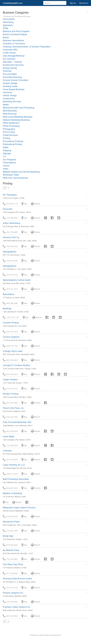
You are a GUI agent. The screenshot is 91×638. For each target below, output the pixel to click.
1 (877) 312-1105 (12, 317)
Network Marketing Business (16, 119)
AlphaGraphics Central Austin (17, 279)
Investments (8, 98)
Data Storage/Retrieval (13, 55)
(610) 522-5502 (11, 601)
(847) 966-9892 (11, 616)
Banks (6, 37)
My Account (83, 3)
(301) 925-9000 (11, 459)
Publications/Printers (12, 144)
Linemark (7, 450)
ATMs (5, 28)
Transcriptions (9, 162)
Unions (6, 165)
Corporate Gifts (10, 49)
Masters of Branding (12, 493)
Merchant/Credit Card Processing (18, 107)
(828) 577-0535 (11, 474)
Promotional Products (13, 141)
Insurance (7, 92)
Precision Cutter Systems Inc (16, 606)
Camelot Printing (11, 322)
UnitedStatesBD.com (13, 3)
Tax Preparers (9, 159)
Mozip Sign (8, 535)
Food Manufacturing (12, 77)
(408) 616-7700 (11, 346)
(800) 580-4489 (11, 303)
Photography (9, 128)
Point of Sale (9, 131)
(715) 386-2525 (11, 218)
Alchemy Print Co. (11, 237)
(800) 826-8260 (11, 360)
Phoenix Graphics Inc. (13, 592)
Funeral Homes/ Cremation (15, 79)
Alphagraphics (9, 251)
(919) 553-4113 (11, 203)
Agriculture (8, 25)
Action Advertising (11, 222)
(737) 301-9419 (11, 289)
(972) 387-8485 (11, 403)
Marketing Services (12, 101)
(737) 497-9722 (11, 275)
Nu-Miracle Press (11, 550)
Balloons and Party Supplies (16, 31)
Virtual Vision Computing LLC (50, 635)
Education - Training (12, 61)
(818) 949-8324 (11, 374)
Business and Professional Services (17, 16)
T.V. (4, 156)
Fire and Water (10, 73)
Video (5, 168)
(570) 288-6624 (11, 545)
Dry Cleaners (9, 58)
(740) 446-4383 (11, 417)
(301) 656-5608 (11, 431)
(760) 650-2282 (11, 246)
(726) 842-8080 (11, 260)
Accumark (7, 208)
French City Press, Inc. (13, 407)
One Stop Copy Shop (13, 564)
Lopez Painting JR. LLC (14, 464)
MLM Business (10, 110)
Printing (6, 138)
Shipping (7, 150)
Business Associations (13, 40)
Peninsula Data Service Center (17, 578)
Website (37, 203)
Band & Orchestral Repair (15, 34)
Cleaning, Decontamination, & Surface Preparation (27, 46)
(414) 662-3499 (11, 516)
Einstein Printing (10, 393)
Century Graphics (11, 336)
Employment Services (13, 64)
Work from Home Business (15, 177)
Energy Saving (10, 67)
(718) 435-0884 (11, 559)
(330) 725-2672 (11, 331)
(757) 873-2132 (11, 587)
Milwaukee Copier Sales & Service (19, 507)
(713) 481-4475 (11, 388)
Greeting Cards (10, 86)
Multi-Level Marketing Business (17, 116)
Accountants (9, 18)
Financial (7, 70)
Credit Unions (9, 52)
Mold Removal (9, 113)
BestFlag (7, 308)
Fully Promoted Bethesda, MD (17, 422)
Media (6, 104)
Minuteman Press (11, 521)
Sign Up (73, 3)
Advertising (8, 22)
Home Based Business (13, 89)
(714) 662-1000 (11, 530)
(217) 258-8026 (11, 573)
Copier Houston (10, 379)
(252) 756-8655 (11, 232)
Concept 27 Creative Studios (16, 365)
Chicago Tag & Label (13, 350)
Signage (7, 153)
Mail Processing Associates (16, 478)
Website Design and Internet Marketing (21, 171)
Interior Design (10, 95)
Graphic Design (10, 83)
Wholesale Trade (11, 174)
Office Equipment (11, 122)
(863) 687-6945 (11, 488)
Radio (5, 147)
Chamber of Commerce (14, 43)
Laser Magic (8, 436)
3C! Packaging (10, 194)
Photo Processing (11, 125)
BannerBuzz (8, 294)
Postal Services (10, 134)
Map (25, 203)
